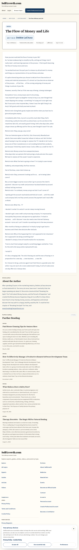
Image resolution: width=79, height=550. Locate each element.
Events (42, 483)
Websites (43, 472)
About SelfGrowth (46, 467)
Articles (12, 18)
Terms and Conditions (9, 509)
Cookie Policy (6, 514)
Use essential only (39, 545)
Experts (4, 472)
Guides (4, 478)
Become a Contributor (47, 512)
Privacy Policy (6, 504)
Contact (43, 493)
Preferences (64, 545)
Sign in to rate (59, 43)
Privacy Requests (7, 523)
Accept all (15, 545)
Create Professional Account (49, 507)
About (3, 10)
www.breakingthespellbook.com (13, 308)
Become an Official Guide (48, 488)
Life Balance (22, 18)
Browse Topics (18, 10)
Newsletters (44, 478)
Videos (4, 488)
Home (4, 18)
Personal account (45, 502)
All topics (5, 467)
